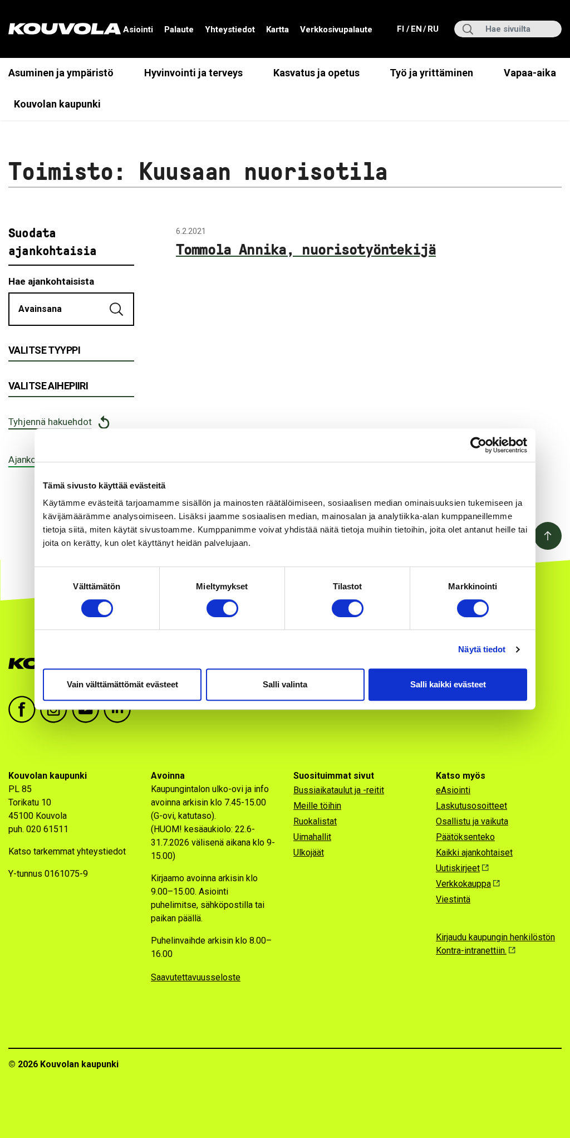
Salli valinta (285, 684)
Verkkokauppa (463, 883)
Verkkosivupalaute (336, 30)
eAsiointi (453, 790)
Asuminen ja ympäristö (61, 73)
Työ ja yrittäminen (431, 73)
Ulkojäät (308, 852)
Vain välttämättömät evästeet (122, 684)
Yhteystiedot (230, 30)
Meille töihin (317, 805)
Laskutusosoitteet (471, 805)
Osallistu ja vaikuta (472, 821)
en (416, 28)
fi (401, 28)
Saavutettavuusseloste (195, 977)
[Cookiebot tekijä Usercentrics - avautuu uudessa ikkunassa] (478, 445)
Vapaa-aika (530, 73)
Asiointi (138, 30)
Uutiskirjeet (458, 868)
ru (433, 28)
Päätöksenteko (465, 837)
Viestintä (453, 899)
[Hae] (117, 309)
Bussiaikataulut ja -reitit (338, 790)
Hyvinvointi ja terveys (193, 73)
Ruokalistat (315, 821)
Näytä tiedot (481, 649)
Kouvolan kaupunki (57, 104)
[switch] (222, 608)
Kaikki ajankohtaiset (474, 852)
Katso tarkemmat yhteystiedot (67, 851)
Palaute (179, 30)
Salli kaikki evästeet (448, 684)
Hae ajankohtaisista (51, 281)
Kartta (277, 30)
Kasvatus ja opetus (316, 73)
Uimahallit (312, 837)
